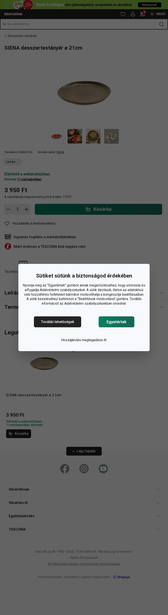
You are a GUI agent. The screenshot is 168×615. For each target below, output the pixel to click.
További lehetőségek (57, 322)
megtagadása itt (94, 340)
